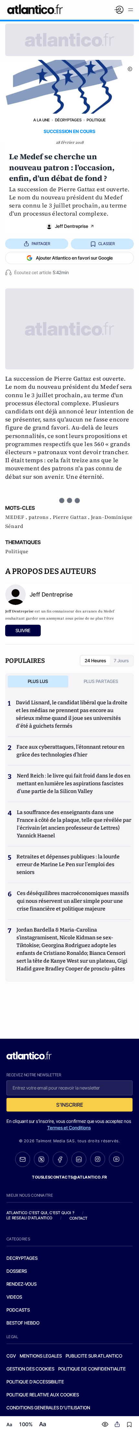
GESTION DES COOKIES (30, 1368)
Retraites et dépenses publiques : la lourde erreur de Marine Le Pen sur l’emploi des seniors (68, 864)
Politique (96, 119)
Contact (79, 1218)
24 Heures (95, 660)
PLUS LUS (38, 681)
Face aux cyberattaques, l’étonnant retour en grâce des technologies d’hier (70, 751)
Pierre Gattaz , (72, 517)
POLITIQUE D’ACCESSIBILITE (35, 1381)
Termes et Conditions (69, 1127)
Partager (41, 243)
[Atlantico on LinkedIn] (78, 1159)
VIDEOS (14, 1297)
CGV (11, 1356)
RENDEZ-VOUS (21, 1284)
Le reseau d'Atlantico (29, 1217)
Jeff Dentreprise (71, 226)
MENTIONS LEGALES (41, 1356)
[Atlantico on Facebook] (60, 1159)
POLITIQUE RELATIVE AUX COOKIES (42, 1394)
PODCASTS (18, 1310)
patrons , (40, 517)
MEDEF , (16, 517)
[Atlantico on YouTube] (116, 1159)
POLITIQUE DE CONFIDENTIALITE (92, 1368)
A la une (41, 119)
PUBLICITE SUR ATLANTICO (94, 1356)
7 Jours (121, 660)
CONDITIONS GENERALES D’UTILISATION (48, 1407)
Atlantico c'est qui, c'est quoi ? (40, 1212)
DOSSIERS (16, 1271)
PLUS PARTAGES (101, 681)
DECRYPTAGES (21, 1258)
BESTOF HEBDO (22, 1323)
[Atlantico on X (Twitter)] (41, 1159)
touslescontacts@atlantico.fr (69, 1177)
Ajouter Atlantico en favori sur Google (74, 258)
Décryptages (68, 119)
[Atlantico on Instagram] (97, 1159)
